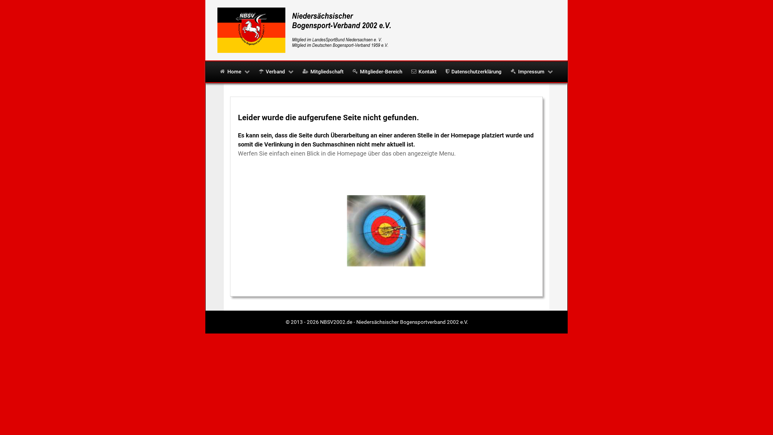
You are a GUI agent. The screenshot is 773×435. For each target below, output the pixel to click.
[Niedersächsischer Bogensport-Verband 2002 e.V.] (302, 30)
